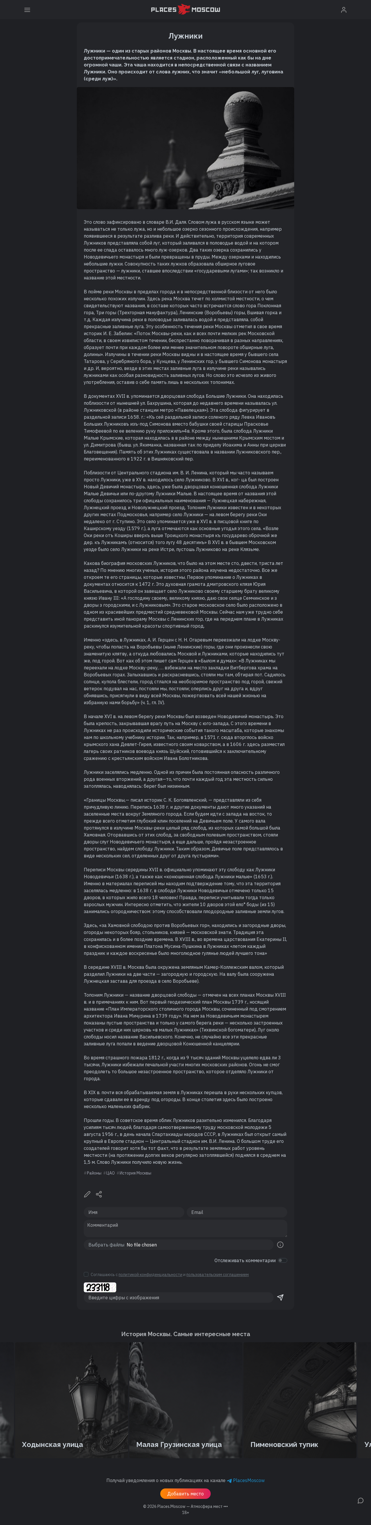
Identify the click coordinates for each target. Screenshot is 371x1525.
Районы (94, 1173)
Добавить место (185, 1494)
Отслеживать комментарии (245, 1260)
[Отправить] (280, 1297)
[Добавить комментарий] (360, 1500)
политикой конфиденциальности (150, 1274)
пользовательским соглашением (217, 1274)
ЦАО (110, 1173)
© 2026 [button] (185, 1506)
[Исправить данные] (87, 1194)
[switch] (282, 1260)
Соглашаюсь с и (170, 1274)
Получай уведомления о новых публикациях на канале (185, 1480)
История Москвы (135, 1173)
